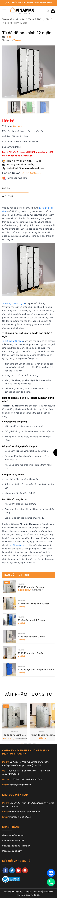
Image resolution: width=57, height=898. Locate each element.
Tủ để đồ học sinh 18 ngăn (31, 653)
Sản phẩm (20, 19)
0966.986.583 (32, 173)
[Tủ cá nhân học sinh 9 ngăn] (9, 619)
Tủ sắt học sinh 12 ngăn (13, 303)
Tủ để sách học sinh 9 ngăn (31, 636)
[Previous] (3, 721)
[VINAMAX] (22, 11)
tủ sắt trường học (18, 545)
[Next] (54, 721)
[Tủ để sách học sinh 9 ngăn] (9, 636)
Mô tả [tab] (6, 188)
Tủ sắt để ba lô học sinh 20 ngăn (34, 603)
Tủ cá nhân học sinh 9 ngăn (31, 620)
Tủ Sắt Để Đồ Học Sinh (39, 19)
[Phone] (51, 882)
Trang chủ (7, 19)
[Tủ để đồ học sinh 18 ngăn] (9, 652)
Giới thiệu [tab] (8, 196)
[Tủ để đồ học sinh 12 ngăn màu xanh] (9, 669)
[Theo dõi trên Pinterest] (18, 870)
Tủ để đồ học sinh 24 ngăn (31, 587)
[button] (4, 11)
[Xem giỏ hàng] (53, 11)
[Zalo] (51, 873)
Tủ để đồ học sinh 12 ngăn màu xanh (36, 669)
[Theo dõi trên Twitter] (12, 870)
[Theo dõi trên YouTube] (25, 870)
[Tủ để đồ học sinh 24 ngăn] (9, 586)
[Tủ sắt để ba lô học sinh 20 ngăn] (9, 603)
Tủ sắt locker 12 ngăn (12, 341)
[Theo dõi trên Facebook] (5, 870)
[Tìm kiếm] (48, 11)
